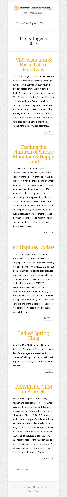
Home (19, 23)
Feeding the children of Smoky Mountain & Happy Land (33, 154)
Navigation (36, 12)
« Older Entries (21, 469)
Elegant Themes (32, 487)
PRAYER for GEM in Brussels (33, 389)
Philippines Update (33, 247)
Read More (48, 132)
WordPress (33, 491)
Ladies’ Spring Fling (33, 335)
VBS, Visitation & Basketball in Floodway (34, 64)
